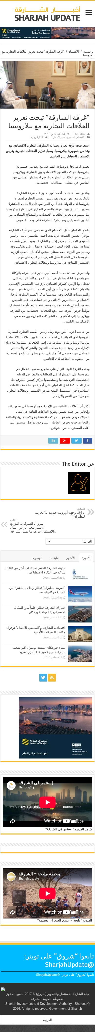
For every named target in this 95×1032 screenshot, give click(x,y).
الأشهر (70, 558)
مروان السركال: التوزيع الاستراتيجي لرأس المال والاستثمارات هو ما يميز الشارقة (33, 525)
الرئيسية (89, 51)
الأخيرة (86, 558)
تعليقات (54, 558)
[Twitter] (43, 678)
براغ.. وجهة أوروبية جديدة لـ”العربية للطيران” (60, 512)
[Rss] (52, 678)
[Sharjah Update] (47, 13)
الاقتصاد (74, 51)
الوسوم (38, 558)
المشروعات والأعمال (63, 137)
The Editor (79, 134)
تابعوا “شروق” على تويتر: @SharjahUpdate (59, 960)
